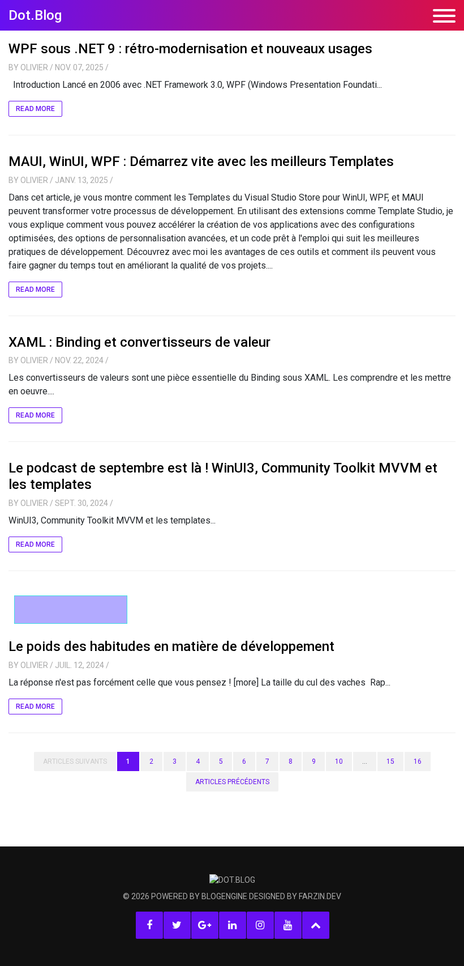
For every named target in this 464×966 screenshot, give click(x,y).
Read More (35, 109)
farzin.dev (320, 896)
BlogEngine (224, 896)
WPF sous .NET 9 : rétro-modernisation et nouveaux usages (190, 49)
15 (390, 761)
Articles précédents (232, 782)
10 (339, 761)
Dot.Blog (35, 15)
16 (418, 761)
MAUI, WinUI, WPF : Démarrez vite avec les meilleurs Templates (201, 161)
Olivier (34, 67)
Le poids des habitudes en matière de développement (171, 646)
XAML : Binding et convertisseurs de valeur (139, 342)
